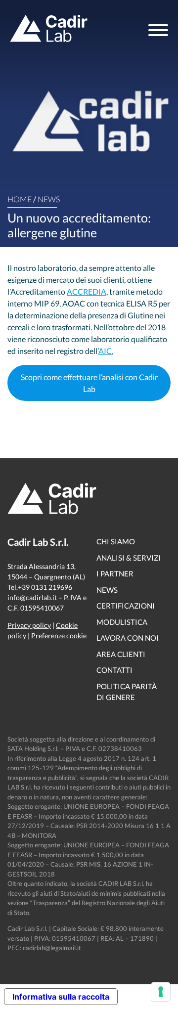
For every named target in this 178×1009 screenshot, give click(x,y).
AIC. (105, 350)
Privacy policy (29, 625)
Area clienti (120, 654)
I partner (115, 573)
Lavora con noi (127, 637)
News (49, 199)
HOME (19, 199)
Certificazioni (125, 605)
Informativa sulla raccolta (60, 997)
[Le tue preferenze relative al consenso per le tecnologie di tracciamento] (160, 991)
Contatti (114, 669)
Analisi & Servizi (128, 557)
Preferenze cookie (59, 635)
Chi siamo (115, 541)
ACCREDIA (86, 291)
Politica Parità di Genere (126, 692)
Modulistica (121, 621)
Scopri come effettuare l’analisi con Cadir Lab (89, 383)
